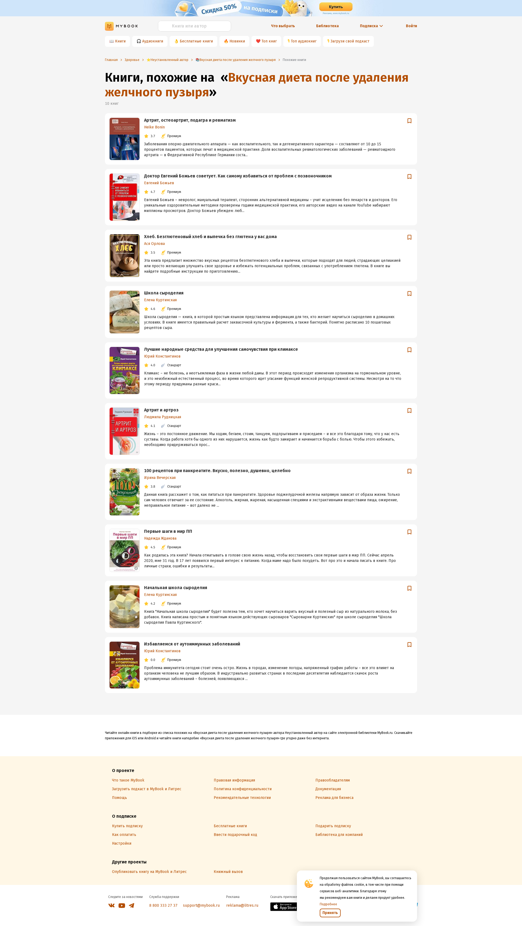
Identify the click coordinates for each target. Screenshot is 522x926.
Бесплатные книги (196, 41)
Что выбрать (283, 26)
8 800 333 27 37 (163, 905)
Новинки (237, 41)
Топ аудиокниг (303, 41)
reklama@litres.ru (242, 905)
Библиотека (327, 26)
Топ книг (269, 41)
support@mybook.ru (201, 905)
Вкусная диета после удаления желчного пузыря (257, 85)
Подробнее (328, 904)
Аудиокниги (152, 41)
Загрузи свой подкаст (350, 41)
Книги (120, 41)
